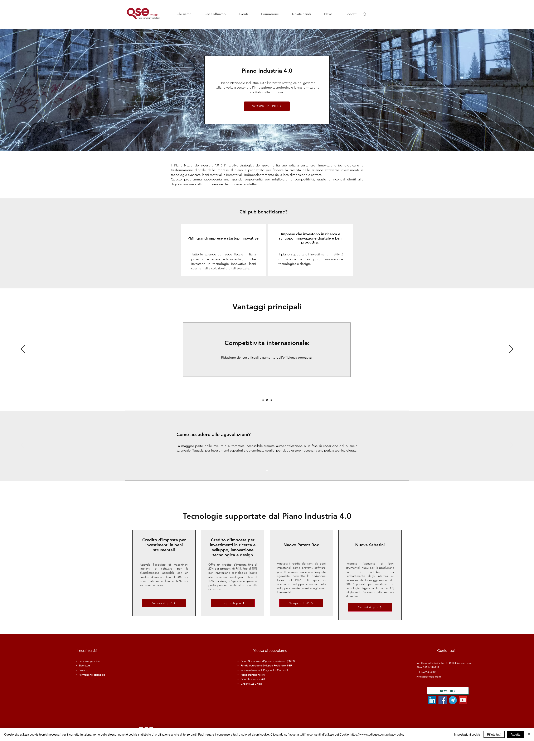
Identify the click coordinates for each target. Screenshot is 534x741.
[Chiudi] (528, 734)
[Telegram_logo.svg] (453, 700)
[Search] (364, 14)
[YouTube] (463, 700)
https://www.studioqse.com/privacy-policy (377, 734)
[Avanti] (511, 349)
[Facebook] (442, 700)
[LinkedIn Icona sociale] (432, 700)
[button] (215, 14)
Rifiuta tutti (494, 734)
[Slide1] (263, 400)
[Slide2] (266, 400)
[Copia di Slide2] (271, 400)
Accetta (515, 734)
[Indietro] (23, 349)
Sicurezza (84, 665)
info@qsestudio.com (429, 676)
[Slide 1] (267, 470)
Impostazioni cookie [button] (467, 734)
